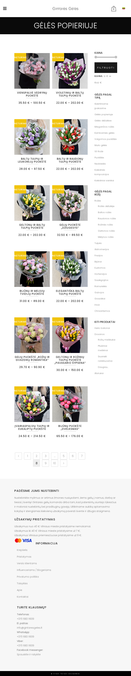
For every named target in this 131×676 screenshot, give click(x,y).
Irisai (97, 304)
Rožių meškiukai (106, 339)
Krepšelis (22, 550)
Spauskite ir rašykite (29, 654)
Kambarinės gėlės (104, 133)
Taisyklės (22, 583)
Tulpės (98, 243)
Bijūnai (98, 261)
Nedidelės (100, 163)
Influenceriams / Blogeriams (34, 570)
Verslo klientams (27, 563)
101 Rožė (98, 151)
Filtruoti (105, 67)
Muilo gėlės (100, 145)
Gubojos (99, 292)
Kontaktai (22, 596)
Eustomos (99, 267)
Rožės (97, 200)
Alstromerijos (101, 249)
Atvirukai (99, 373)
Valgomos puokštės (105, 139)
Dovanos (99, 334)
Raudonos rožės (107, 218)
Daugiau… (103, 367)
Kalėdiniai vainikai (104, 180)
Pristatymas (24, 556)
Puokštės (99, 157)
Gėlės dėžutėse (103, 120)
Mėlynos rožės (106, 237)
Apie (19, 590)
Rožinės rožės (105, 224)
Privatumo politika (28, 576)
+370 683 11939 (25, 619)
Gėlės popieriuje (103, 114)
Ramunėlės (100, 286)
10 (54, 463)
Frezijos (98, 255)
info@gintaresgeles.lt (29, 627)
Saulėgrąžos (101, 280)
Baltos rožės (104, 212)
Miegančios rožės (104, 126)
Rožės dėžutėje (106, 206)
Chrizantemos (102, 311)
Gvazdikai (99, 298)
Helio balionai (102, 328)
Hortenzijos (100, 274)
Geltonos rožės (106, 230)
